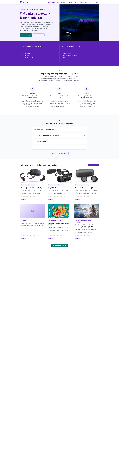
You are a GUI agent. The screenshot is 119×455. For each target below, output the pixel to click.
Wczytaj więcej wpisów (58, 245)
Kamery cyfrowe (53, 185)
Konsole (81, 2)
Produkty (63, 2)
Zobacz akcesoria (39, 35)
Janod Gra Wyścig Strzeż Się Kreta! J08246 (58, 224)
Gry (76, 2)
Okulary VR (25, 185)
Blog (58, 2)
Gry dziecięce (52, 220)
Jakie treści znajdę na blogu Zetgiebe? (44, 129)
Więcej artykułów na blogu (58, 153)
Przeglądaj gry (25, 35)
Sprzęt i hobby (88, 2)
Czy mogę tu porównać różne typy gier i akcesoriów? (48, 147)
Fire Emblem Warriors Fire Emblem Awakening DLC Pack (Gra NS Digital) (86, 227)
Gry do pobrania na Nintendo (83, 220)
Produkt (32, 185)
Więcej (96, 2)
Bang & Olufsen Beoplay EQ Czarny (85, 188)
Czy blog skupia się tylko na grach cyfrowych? (46, 135)
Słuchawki (85, 185)
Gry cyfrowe (69, 2)
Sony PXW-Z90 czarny (54, 188)
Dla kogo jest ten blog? (40, 141)
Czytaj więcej (24, 199)
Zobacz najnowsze (92, 165)
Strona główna (51, 2)
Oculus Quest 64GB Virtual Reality (31, 188)
